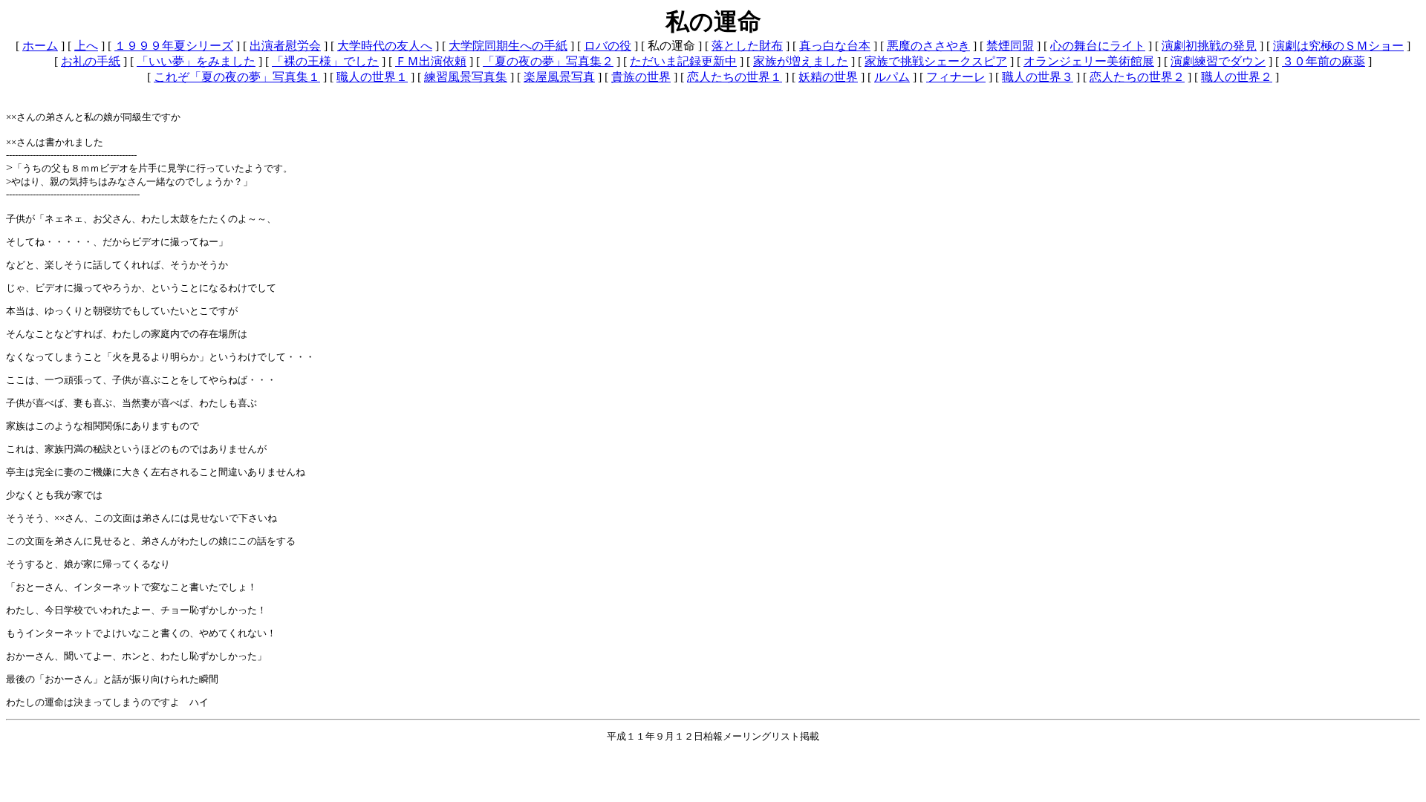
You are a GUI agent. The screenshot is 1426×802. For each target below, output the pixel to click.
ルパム (892, 77)
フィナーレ (956, 77)
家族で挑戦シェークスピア (936, 61)
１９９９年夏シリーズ (173, 45)
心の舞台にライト (1097, 45)
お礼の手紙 (90, 61)
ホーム (40, 45)
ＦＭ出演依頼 (430, 61)
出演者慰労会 (285, 45)
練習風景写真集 (465, 77)
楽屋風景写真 (559, 77)
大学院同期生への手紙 (508, 45)
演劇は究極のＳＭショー (1338, 45)
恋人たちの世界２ (1137, 77)
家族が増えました (800, 61)
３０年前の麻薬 (1323, 61)
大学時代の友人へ (384, 45)
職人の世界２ (1236, 77)
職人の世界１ (372, 77)
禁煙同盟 (1010, 45)
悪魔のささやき (928, 45)
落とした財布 (747, 45)
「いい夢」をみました (196, 61)
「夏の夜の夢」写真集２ (548, 61)
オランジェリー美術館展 (1088, 61)
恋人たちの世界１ (734, 77)
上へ (86, 45)
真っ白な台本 (834, 45)
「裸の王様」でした (325, 61)
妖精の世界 (828, 77)
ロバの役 (607, 45)
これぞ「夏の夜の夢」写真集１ (237, 77)
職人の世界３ (1037, 77)
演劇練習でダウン (1218, 61)
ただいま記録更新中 (683, 61)
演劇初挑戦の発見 (1209, 45)
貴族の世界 (641, 77)
